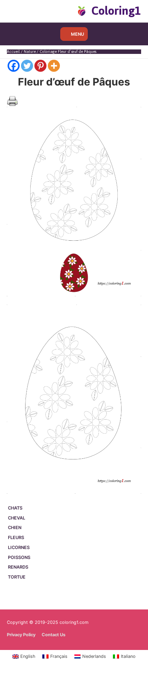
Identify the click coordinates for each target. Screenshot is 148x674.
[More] (54, 66)
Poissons (19, 557)
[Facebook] (14, 66)
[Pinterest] (40, 66)
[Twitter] (27, 66)
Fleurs (16, 537)
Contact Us (53, 634)
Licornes (19, 547)
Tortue (16, 577)
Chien (14, 527)
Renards (18, 567)
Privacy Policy (21, 634)
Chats (15, 508)
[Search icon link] (18, 10)
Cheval (16, 518)
